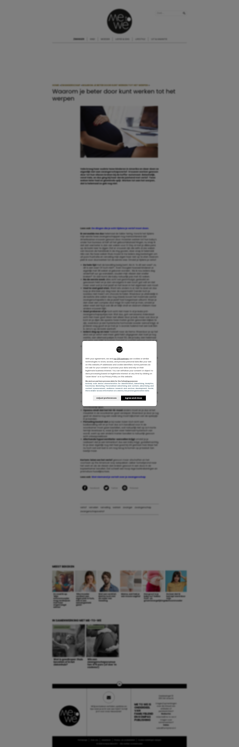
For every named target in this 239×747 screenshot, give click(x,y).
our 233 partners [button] (121, 358)
